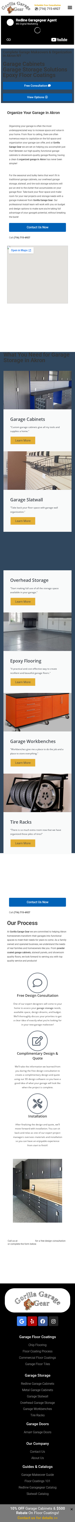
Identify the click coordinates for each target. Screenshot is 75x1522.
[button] (70, 7)
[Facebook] (43, 1321)
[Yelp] (32, 1321)
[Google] (22, 1321)
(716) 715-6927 (22, 237)
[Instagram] (53, 1321)
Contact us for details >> (38, 1518)
